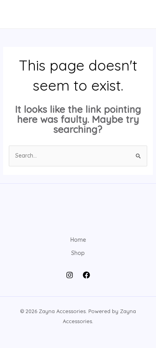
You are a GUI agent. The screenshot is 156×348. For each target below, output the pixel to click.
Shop (78, 253)
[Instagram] (69, 275)
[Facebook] (86, 275)
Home (78, 239)
